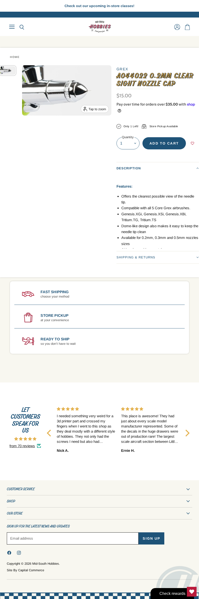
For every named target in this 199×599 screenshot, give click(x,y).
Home (14, 56)
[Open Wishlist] (192, 592)
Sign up (151, 538)
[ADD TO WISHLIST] (192, 143)
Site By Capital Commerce (25, 570)
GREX (122, 69)
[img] (25, 439)
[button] (157, 168)
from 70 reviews (22, 446)
